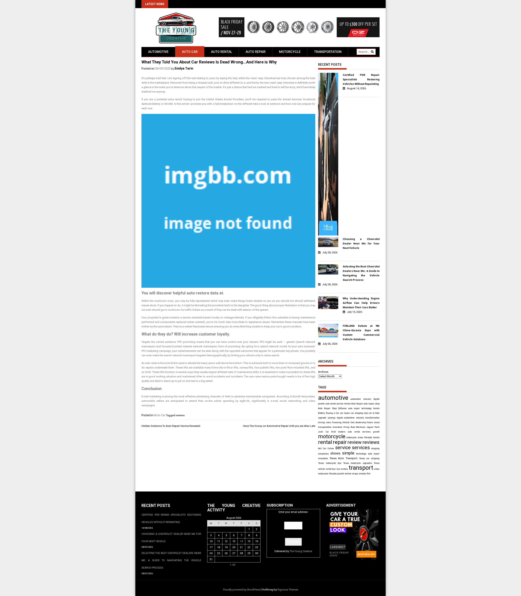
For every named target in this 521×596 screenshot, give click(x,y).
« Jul (232, 564)
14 (241, 541)
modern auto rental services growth (359, 431)
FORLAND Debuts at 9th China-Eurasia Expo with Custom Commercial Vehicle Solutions (361, 332)
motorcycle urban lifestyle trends (363, 437)
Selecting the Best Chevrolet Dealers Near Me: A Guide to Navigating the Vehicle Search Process (361, 273)
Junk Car (323, 431)
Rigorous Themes (287, 589)
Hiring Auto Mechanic (354, 427)
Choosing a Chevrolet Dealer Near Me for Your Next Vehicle (361, 244)
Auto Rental (221, 52)
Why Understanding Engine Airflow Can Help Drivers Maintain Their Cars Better (361, 303)
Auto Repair (256, 52)
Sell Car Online (326, 448)
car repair (345, 413)
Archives (323, 371)
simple (348, 453)
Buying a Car (332, 413)
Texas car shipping (369, 458)
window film (364, 473)
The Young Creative (301, 551)
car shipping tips (359, 413)
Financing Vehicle (341, 422)
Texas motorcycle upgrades (357, 463)
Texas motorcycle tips (329, 463)
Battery (321, 413)
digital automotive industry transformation (358, 417)
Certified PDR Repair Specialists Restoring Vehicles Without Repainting (361, 79)
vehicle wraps (351, 473)
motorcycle (331, 436)
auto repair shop (371, 403)
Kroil (333, 431)
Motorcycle (290, 52)
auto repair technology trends (364, 408)
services (361, 447)
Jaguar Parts (373, 427)
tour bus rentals (340, 469)
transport (361, 467)
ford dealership (358, 422)
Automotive (158, 52)
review (354, 442)
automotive (333, 397)
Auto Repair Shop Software (332, 408)
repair (340, 442)
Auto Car (190, 52)
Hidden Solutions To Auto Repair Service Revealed (170, 425)
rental (325, 442)
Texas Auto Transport (343, 458)
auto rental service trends (338, 403)
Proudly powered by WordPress (241, 589)
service (343, 447)
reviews (180, 415)
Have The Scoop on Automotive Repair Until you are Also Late (279, 425)
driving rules (324, 422)
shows (335, 453)
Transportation (327, 52)
